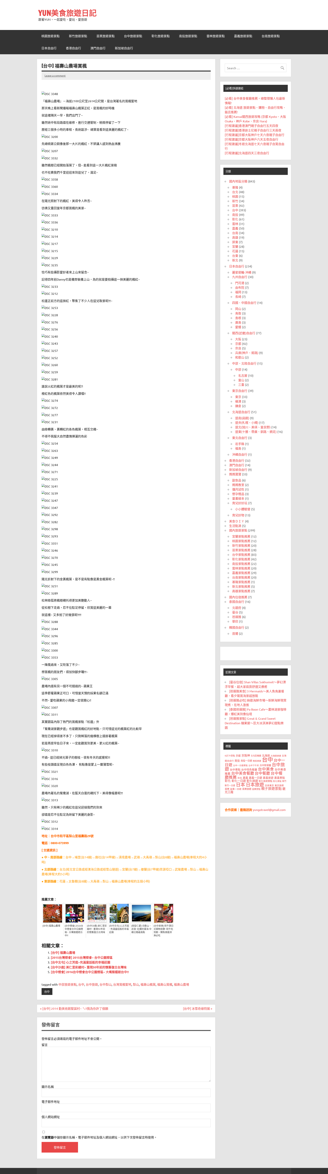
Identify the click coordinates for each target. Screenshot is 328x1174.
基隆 (235, 187)
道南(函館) (242, 418)
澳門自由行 (98, 48)
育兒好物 (238, 515)
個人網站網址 (51, 1116)
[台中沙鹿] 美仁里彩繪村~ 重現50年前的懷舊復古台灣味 (97, 929)
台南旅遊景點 (271, 36)
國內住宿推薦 (238, 597)
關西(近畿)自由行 (243, 333)
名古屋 (242, 375)
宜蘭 (235, 246)
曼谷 (235, 612)
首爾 (235, 633)
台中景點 (235, 769)
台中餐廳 (262, 773)
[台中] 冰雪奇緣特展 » (197, 1008)
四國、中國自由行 (244, 302)
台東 (235, 255)
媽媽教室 (238, 485)
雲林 (235, 224)
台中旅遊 (92, 984)
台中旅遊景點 (133, 36)
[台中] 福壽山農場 (51, 926)
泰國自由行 (236, 601)
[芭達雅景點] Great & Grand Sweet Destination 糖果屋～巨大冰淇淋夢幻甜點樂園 (254, 722)
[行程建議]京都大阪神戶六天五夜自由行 (251, 139)
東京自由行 (239, 390)
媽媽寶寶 (235, 474)
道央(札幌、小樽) (246, 422)
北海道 (266, 755)
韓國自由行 (236, 627)
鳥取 (238, 313)
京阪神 (245, 755)
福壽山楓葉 (148, 984)
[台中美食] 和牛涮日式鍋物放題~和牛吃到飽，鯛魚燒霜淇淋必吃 (163, 931)
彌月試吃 (238, 489)
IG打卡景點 (230, 755)
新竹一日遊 (230, 785)
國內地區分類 (238, 181)
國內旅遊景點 (238, 530)
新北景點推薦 (241, 586)
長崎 (238, 296)
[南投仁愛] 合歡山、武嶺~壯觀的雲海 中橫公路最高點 (141, 929)
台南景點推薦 (241, 577)
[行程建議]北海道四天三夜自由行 (247, 153)
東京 (238, 397)
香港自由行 (73, 48)
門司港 (239, 283)
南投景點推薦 (241, 563)
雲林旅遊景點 (216, 36)
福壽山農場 (181, 984)
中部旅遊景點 (67, 984)
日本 (240, 784)
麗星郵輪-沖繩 (241, 272)
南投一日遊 (246, 760)
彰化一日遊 (239, 780)
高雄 (235, 237)
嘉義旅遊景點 (243, 36)
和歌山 (239, 357)
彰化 (235, 219)
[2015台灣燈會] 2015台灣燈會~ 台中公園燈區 (82, 957)
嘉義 (235, 228)
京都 (238, 343)
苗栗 (235, 205)
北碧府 (236, 607)
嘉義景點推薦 (241, 573)
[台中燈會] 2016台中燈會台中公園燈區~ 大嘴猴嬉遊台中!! (74, 931)
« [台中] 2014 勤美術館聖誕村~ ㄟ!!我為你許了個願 (74, 1008)
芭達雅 (236, 617)
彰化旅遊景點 (160, 36)
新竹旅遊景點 (78, 36)
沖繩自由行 (239, 454)
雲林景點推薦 (241, 568)
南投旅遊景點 (188, 36)
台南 (235, 233)
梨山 (136, 984)
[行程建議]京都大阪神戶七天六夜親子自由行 (254, 135)
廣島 (238, 322)
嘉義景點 (279, 777)
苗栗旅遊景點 (105, 36)
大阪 (238, 339)
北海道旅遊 (276, 755)
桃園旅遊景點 (50, 36)
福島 (238, 448)
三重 (241, 384)
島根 (238, 318)
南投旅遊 (257, 760)
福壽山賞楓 (164, 984)
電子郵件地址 (51, 1101)
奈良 (238, 348)
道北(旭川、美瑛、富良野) (252, 427)
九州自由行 (239, 277)
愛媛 (238, 327)
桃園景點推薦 (241, 541)
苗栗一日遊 (235, 788)
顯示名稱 (48, 1086)
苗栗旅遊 (246, 788)
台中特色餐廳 (249, 769)
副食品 (236, 480)
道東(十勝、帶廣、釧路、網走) (256, 431)
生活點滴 (235, 526)
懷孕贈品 (238, 494)
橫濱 (238, 401)
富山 (241, 380)
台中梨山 (105, 984)
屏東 (235, 242)
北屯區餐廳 (256, 755)
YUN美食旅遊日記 (67, 12)
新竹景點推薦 (241, 545)
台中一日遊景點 (240, 765)
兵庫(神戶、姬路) (246, 353)
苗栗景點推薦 (241, 550)
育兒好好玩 (239, 503)
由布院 (239, 287)
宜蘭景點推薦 (241, 536)
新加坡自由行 (124, 48)
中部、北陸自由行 (244, 363)
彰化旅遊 (252, 780)
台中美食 (266, 768)
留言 (45, 1044)
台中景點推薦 (241, 554)
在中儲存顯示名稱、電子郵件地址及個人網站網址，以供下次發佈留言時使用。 (99, 1137)
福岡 (238, 292)
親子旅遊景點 (271, 788)
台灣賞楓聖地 (122, 984)
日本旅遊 (255, 784)
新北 (235, 260)
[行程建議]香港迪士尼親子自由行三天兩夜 (253, 130)
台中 (81, 984)
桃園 (235, 196)
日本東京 (269, 785)
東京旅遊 (279, 785)
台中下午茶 (253, 765)
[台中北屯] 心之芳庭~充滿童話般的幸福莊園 (119, 929)
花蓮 (235, 251)
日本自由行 (49, 48)
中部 (238, 369)
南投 (235, 214)
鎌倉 (238, 406)
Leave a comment (55, 75)
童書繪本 (238, 498)
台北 (235, 192)
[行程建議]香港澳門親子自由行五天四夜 (251, 125)
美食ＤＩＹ (236, 521)
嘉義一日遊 (255, 777)
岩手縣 (239, 444)
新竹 (235, 201)
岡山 (238, 309)
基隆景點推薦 (241, 582)
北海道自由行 (241, 412)
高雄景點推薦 (241, 591)
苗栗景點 (256, 788)
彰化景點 (277, 780)
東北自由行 (239, 438)
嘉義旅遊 (268, 777)
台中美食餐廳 (242, 773)
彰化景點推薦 (241, 559)
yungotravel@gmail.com (269, 809)
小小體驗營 (242, 509)
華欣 (235, 621)
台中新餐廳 (265, 765)
